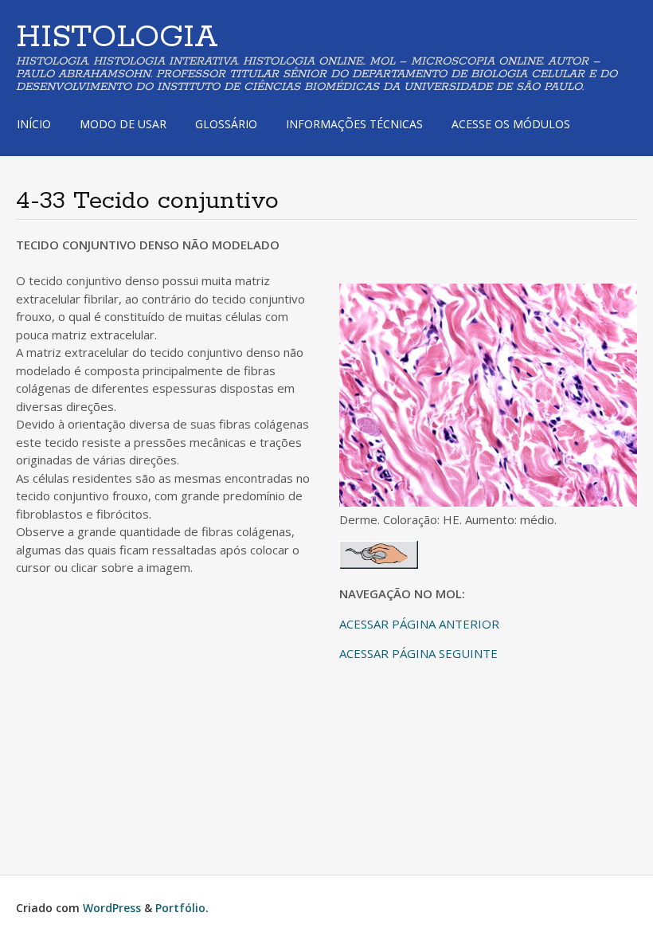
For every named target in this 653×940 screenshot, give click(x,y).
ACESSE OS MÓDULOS (511, 123)
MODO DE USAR (123, 123)
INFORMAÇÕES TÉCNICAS (354, 123)
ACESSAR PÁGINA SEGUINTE (418, 653)
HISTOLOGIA (117, 37)
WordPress (112, 907)
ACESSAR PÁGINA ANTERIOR (419, 624)
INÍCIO (34, 123)
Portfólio (180, 907)
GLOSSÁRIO (226, 123)
